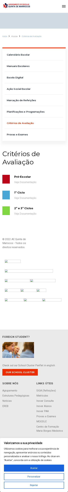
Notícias (7, 400)
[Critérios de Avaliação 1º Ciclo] (6, 195)
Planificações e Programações (25, 111)
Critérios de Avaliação (31, 36)
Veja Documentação (25, 198)
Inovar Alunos (44, 406)
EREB (5, 406)
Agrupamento (9, 390)
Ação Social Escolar (19, 88)
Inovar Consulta (45, 400)
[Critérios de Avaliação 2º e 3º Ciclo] (6, 210)
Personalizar (34, 476)
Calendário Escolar (18, 54)
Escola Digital (15, 77)
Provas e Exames (17, 134)
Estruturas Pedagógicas (15, 395)
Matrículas (42, 395)
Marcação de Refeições (21, 100)
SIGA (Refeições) (46, 390)
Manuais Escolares (18, 66)
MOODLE (41, 421)
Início (4, 36)
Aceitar (34, 468)
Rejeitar (34, 485)
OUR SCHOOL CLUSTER (20, 372)
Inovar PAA (42, 411)
